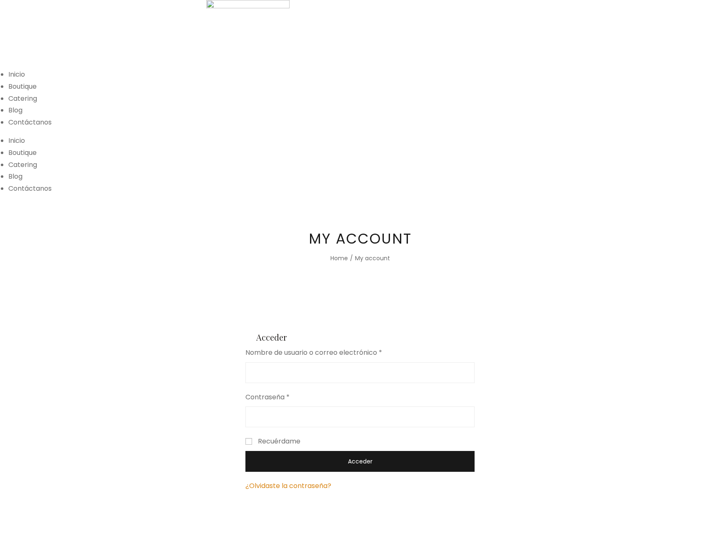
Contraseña (267, 397)
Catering (22, 98)
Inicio (16, 74)
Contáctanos (30, 122)
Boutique (22, 86)
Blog (15, 110)
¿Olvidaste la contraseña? (288, 486)
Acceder (360, 461)
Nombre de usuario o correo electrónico (313, 352)
